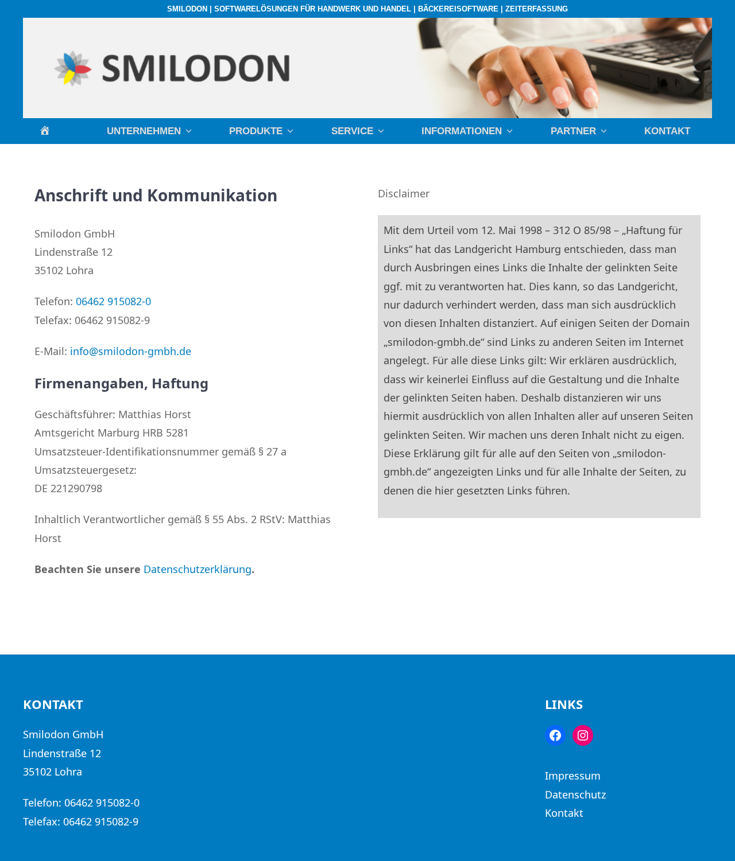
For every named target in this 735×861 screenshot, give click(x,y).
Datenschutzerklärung (198, 569)
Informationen (461, 131)
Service (352, 131)
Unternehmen (144, 131)
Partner (573, 131)
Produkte (256, 131)
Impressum (573, 775)
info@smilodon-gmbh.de (130, 351)
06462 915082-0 (113, 301)
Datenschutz (575, 794)
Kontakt (667, 131)
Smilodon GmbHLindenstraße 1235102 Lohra (63, 752)
